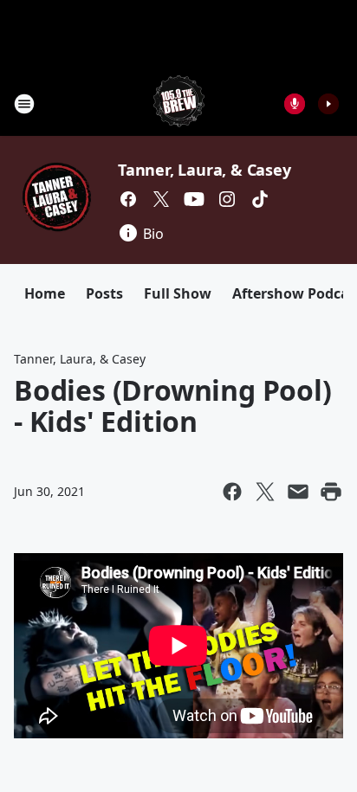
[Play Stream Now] (328, 103)
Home (44, 293)
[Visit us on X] (161, 199)
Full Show (177, 293)
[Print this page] (331, 492)
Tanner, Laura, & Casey (204, 169)
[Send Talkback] (294, 103)
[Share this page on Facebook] (232, 492)
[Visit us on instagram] (227, 199)
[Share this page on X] (265, 492)
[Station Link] (178, 103)
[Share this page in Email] (298, 492)
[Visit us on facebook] (128, 199)
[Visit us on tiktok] (260, 199)
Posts (104, 293)
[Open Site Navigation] (24, 103)
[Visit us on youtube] (194, 199)
